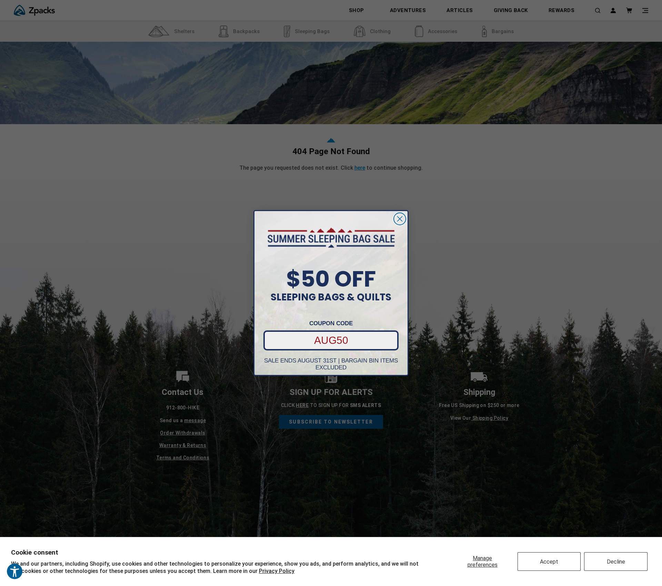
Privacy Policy (276, 571)
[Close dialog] (400, 219)
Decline (616, 561)
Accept (549, 561)
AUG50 (331, 340)
